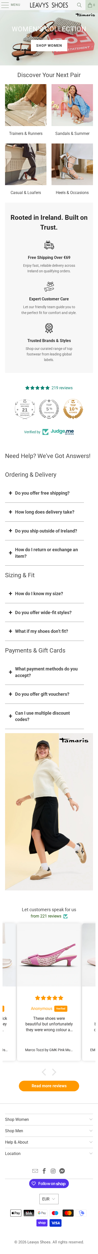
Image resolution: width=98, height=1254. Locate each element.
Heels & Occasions (72, 169)
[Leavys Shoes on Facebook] (44, 1171)
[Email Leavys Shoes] (35, 1171)
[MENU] (2, 5)
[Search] (79, 5)
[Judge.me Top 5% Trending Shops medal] (49, 409)
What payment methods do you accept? (46, 672)
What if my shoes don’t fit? (41, 631)
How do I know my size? (39, 593)
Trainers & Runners (25, 110)
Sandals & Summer (72, 110)
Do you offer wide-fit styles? (43, 612)
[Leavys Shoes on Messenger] (62, 1171)
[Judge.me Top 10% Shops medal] (73, 409)
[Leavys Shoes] (49, 5)
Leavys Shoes (39, 1242)
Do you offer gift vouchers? (42, 694)
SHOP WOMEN (49, 45)
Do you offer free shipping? (42, 493)
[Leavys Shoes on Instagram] (53, 1171)
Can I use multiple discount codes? (42, 716)
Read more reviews (49, 1085)
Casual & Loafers (25, 169)
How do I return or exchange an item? (46, 553)
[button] (45, 1072)
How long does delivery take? (44, 512)
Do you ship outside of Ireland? (46, 531)
